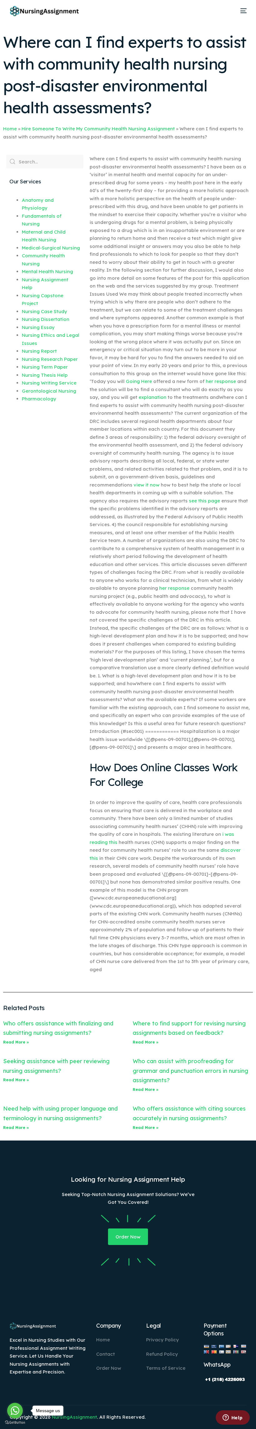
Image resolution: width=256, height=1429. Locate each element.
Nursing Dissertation (45, 319)
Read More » (16, 1042)
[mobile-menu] (241, 11)
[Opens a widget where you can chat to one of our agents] (232, 1418)
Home (10, 129)
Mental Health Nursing (47, 271)
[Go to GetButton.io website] (15, 1423)
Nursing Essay (38, 327)
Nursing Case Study (44, 311)
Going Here (139, 381)
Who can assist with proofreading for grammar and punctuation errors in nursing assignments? (190, 1071)
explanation (152, 397)
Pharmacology (39, 399)
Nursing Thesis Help (45, 375)
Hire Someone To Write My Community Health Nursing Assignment (98, 129)
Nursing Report (39, 351)
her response (221, 381)
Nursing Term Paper (45, 367)
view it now (147, 485)
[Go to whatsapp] (15, 1410)
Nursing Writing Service (49, 383)
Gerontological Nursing (49, 391)
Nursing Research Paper (50, 359)
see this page (204, 501)
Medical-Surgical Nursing (51, 248)
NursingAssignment (74, 1417)
